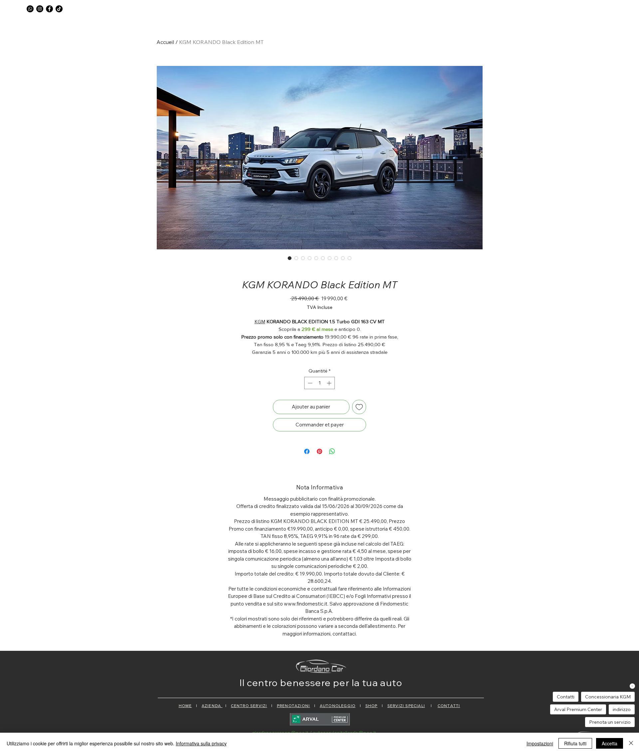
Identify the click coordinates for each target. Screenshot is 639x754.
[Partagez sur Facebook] (307, 451)
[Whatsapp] (30, 8)
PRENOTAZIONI (293, 705)
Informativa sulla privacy (201, 743)
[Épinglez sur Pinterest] (319, 451)
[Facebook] (49, 8)
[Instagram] (39, 8)
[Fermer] (631, 743)
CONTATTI (449, 705)
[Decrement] (309, 383)
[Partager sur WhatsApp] (332, 451)
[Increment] (329, 383)
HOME (185, 705)
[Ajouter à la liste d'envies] (359, 407)
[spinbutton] (319, 383)
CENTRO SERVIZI (249, 705)
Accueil (165, 42)
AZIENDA (212, 705)
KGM (260, 321)
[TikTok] (59, 8)
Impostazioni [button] (540, 743)
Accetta (609, 743)
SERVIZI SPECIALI (406, 705)
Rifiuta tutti (575, 743)
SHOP (371, 705)
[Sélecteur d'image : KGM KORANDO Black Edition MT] (289, 258)
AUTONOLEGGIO (337, 705)
